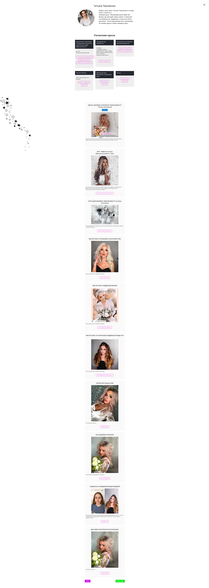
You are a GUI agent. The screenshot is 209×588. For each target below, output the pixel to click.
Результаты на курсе (84, 60)
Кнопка (105, 110)
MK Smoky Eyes (105, 277)
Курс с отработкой (104, 61)
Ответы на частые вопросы (84, 62)
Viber (87, 581)
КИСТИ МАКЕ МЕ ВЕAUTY (105, 231)
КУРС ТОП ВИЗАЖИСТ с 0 (107, 133)
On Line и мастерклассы (125, 51)
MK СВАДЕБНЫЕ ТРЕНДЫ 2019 (104, 375)
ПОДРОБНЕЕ (105, 427)
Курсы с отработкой (125, 48)
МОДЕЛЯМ (104, 521)
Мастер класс (104, 81)
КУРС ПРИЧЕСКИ (105, 478)
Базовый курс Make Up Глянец (105, 193)
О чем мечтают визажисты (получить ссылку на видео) (91, 57)
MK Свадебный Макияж (105, 327)
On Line (84, 85)
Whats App (120, 581)
